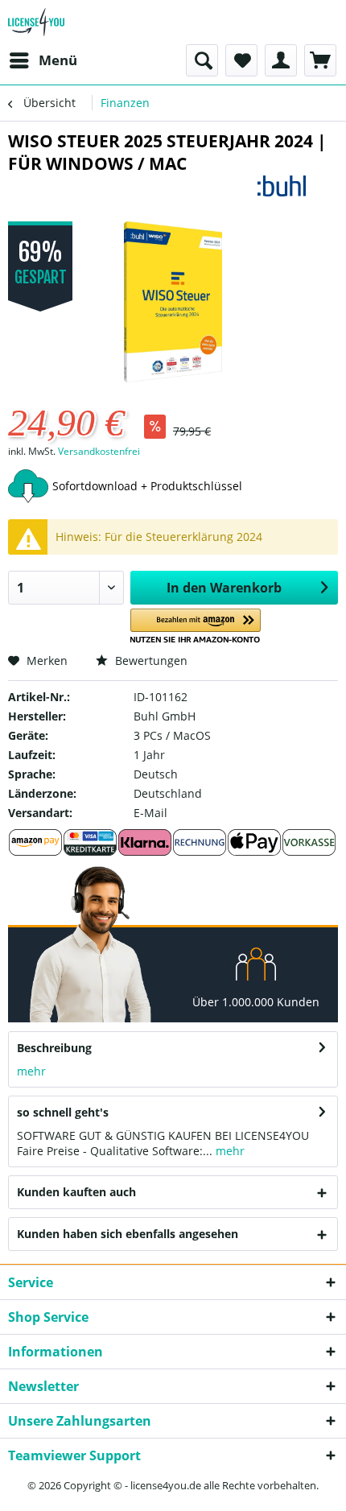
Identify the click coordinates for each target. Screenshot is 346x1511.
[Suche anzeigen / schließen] (202, 60)
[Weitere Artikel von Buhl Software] (297, 189)
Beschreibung (54, 1047)
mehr (31, 1071)
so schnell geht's (63, 1112)
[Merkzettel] (241, 60)
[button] (196, 627)
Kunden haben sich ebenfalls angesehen (127, 1233)
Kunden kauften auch (76, 1191)
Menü (58, 60)
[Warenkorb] (320, 60)
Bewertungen (149, 660)
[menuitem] (42, 60)
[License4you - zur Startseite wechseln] (36, 22)
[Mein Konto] (281, 60)
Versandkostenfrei (99, 451)
